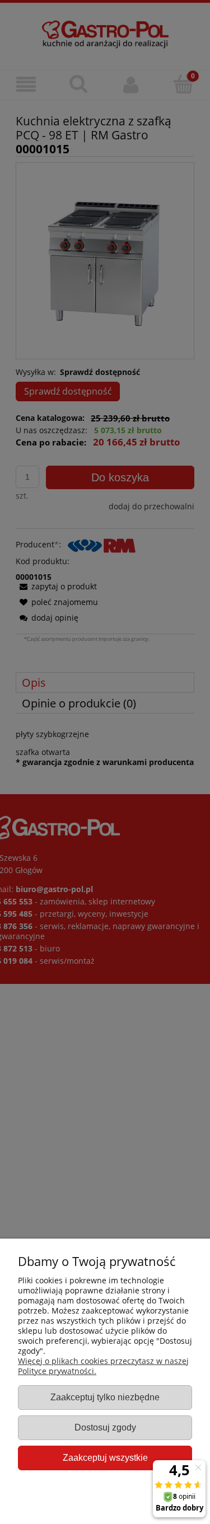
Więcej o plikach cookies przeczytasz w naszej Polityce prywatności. (103, 1366)
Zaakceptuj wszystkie (105, 1457)
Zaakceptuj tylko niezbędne (105, 1397)
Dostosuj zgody (105, 1427)
